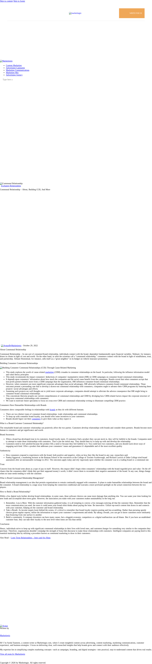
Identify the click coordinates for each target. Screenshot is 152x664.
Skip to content (6, 1)
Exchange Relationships (11, 186)
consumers (36, 419)
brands (52, 410)
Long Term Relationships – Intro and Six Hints (30, 538)
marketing (49, 372)
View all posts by (12, 654)
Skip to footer (19, 1)
